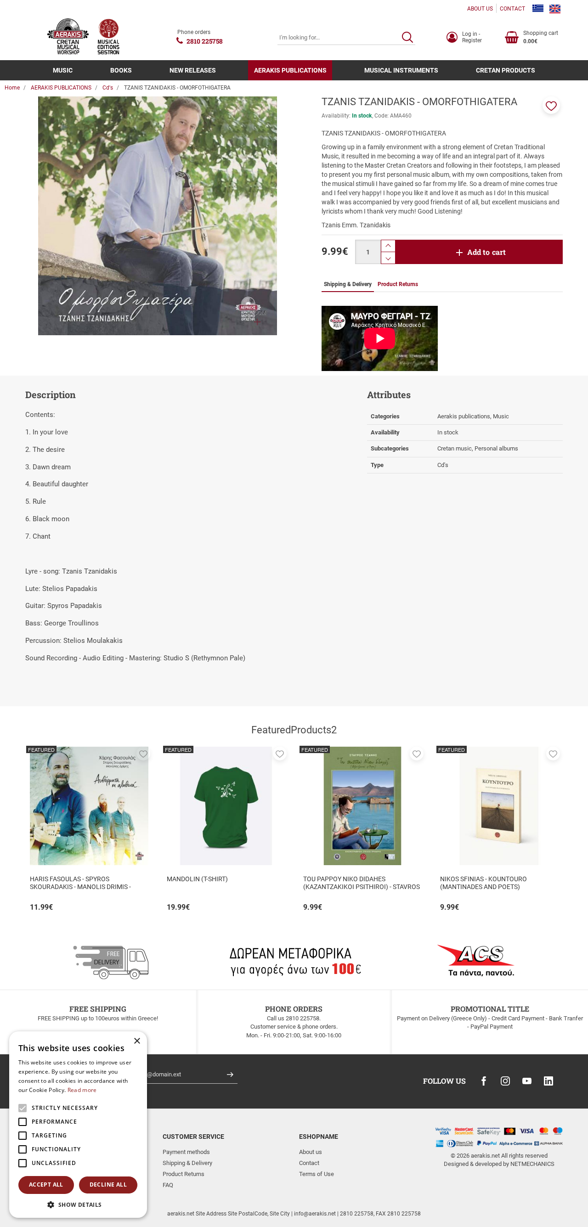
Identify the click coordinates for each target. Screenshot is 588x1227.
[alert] (78, 1124)
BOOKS (121, 70)
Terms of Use (316, 1174)
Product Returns (183, 1174)
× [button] (136, 1041)
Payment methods (186, 1151)
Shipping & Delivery (187, 1162)
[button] (551, 105)
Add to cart (486, 252)
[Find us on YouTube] (527, 1081)
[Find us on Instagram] (505, 1081)
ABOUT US (480, 9)
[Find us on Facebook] (483, 1081)
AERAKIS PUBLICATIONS (290, 70)
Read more (82, 1090)
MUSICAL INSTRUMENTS (401, 70)
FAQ (168, 1185)
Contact (309, 1162)
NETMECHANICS (532, 1163)
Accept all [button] (46, 1184)
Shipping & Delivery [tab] (348, 284)
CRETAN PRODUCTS (505, 70)
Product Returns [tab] (398, 284)
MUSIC (63, 70)
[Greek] (537, 8)
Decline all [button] (108, 1184)
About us (310, 1151)
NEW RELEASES (193, 70)
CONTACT (512, 9)
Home (12, 87)
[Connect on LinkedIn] (548, 1081)
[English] (554, 8)
